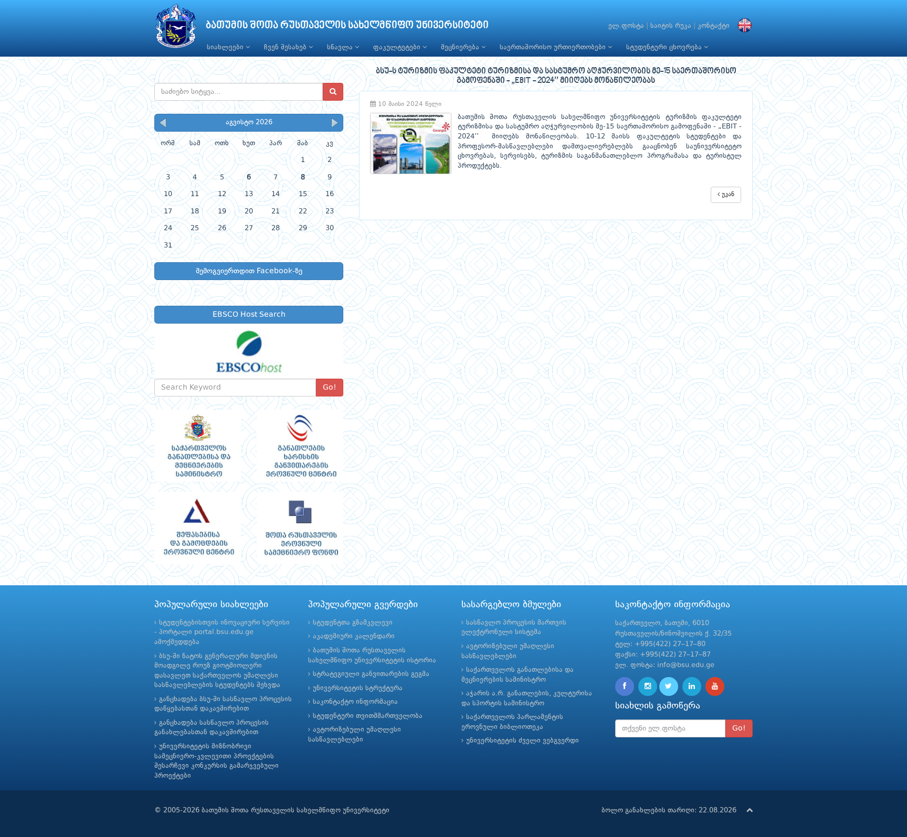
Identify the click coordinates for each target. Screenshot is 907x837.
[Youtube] (714, 686)
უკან (727, 194)
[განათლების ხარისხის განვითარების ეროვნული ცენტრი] (300, 446)
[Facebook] (624, 686)
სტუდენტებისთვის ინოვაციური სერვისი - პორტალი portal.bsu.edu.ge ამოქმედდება (222, 632)
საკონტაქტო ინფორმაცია (355, 702)
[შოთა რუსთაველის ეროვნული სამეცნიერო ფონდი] (300, 528)
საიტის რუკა (670, 26)
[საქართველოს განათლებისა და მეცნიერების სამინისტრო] (197, 446)
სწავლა (341, 47)
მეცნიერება (461, 47)
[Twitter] (668, 686)
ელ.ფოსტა (626, 26)
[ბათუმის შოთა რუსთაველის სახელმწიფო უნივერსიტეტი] (176, 29)
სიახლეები (226, 47)
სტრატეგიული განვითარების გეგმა (371, 674)
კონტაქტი (714, 26)
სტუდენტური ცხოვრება (665, 47)
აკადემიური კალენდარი (354, 636)
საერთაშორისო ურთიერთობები (554, 47)
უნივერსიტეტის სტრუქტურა (358, 688)
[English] (742, 26)
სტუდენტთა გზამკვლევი (353, 622)
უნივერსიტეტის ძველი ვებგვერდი (522, 740)
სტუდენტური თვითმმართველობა (368, 716)
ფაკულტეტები (398, 47)
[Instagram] (647, 686)
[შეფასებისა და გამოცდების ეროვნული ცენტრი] (197, 528)
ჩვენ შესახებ (286, 47)
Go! (329, 387)
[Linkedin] (691, 686)
